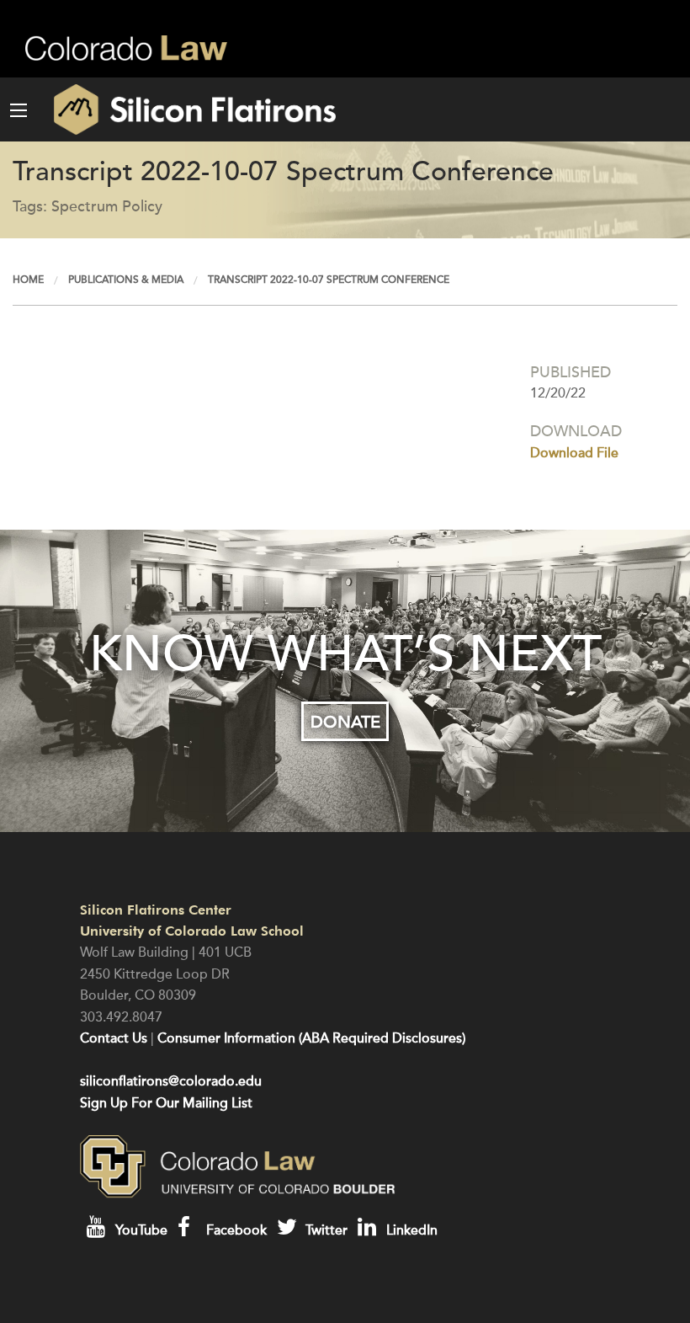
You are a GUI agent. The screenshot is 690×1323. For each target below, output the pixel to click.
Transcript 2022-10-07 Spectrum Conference (328, 279)
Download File (574, 453)
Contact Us (113, 1038)
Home (28, 279)
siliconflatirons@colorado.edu (171, 1081)
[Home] (186, 109)
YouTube (139, 1230)
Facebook (235, 1230)
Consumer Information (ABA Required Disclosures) (311, 1038)
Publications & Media (125, 279)
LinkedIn (410, 1230)
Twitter (325, 1230)
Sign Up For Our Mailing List (166, 1103)
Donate (345, 722)
